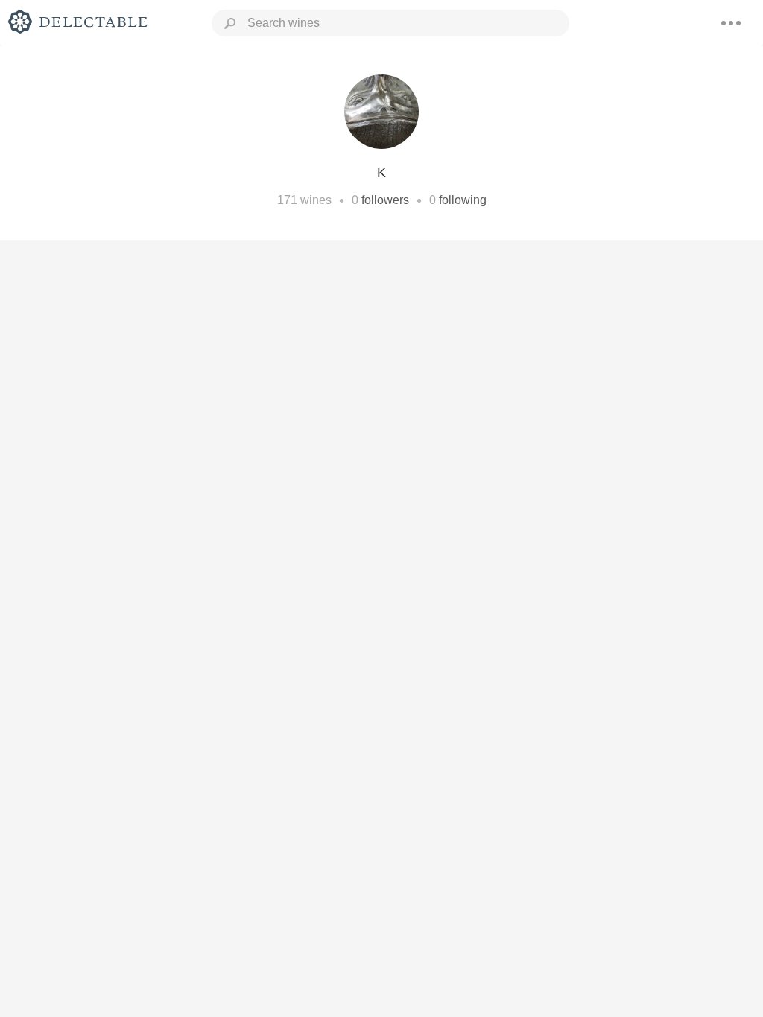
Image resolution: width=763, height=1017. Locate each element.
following (463, 200)
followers (385, 200)
